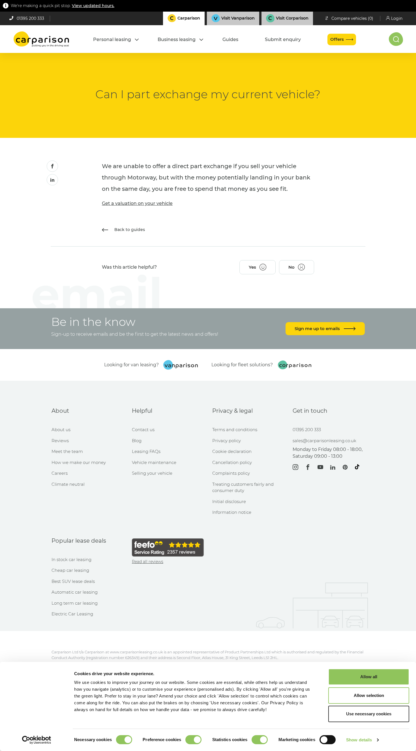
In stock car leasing (71, 559)
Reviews (60, 440)
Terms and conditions (234, 429)
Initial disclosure (229, 501)
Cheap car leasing (70, 570)
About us (61, 429)
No (291, 267)
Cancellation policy (232, 462)
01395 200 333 (30, 18)
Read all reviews (147, 561)
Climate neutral (68, 484)
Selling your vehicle (152, 473)
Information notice (231, 512)
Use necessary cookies (368, 713)
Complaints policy (231, 473)
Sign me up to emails (318, 328)
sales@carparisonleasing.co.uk (324, 440)
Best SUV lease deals (73, 581)
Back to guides (129, 229)
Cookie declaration (232, 451)
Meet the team (67, 451)
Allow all (368, 676)
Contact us (143, 429)
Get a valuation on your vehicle (137, 203)
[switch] (193, 739)
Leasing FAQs (146, 451)
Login (396, 18)
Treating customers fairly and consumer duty (243, 487)
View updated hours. (93, 5)
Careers (60, 473)
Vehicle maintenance (154, 462)
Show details (359, 739)
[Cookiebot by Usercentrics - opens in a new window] (36, 740)
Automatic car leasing (75, 592)
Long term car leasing (75, 603)
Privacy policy (226, 440)
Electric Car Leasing (72, 614)
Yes (252, 267)
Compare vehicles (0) (352, 18)
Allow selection (369, 695)
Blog (136, 440)
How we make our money (79, 462)
